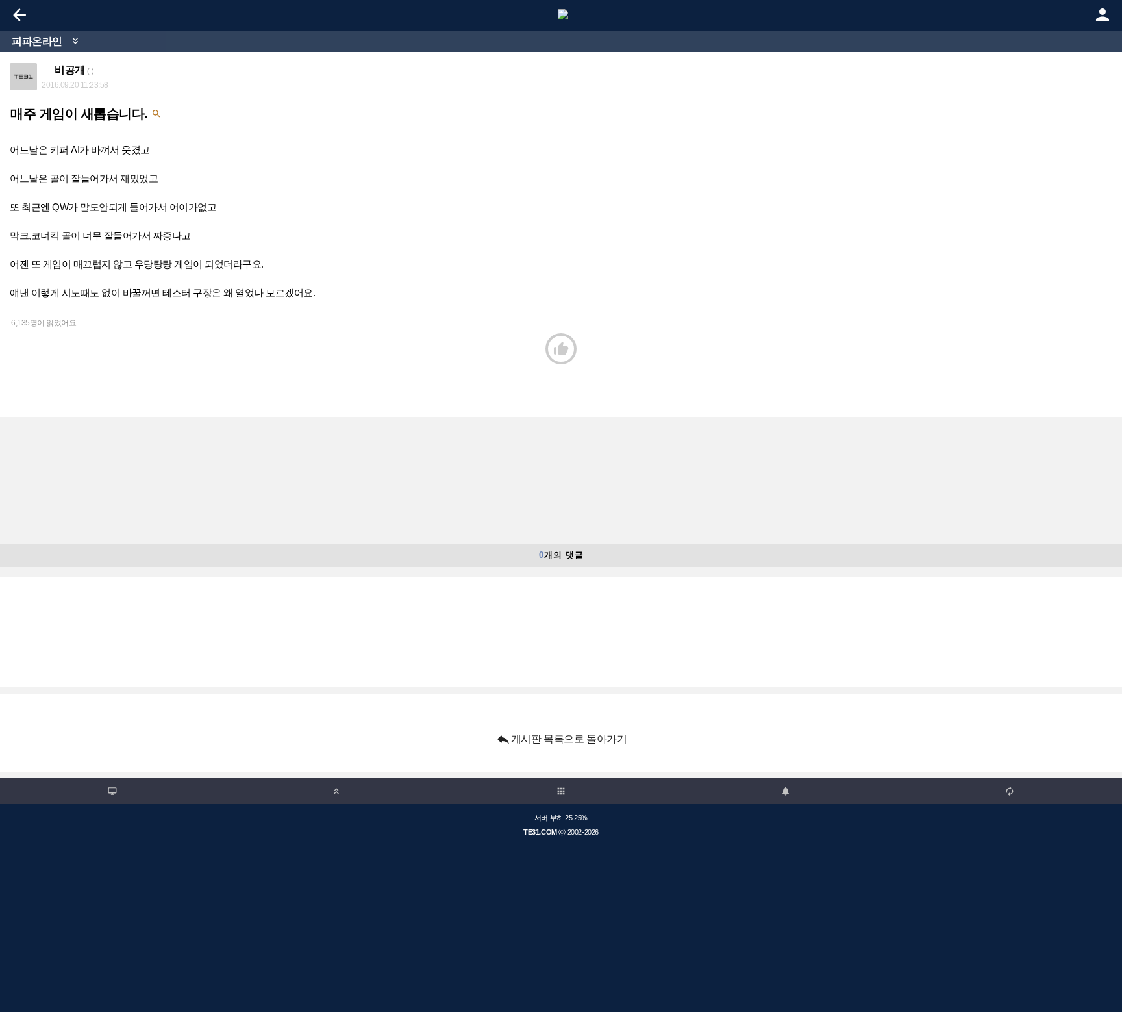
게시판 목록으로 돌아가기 (561, 739)
